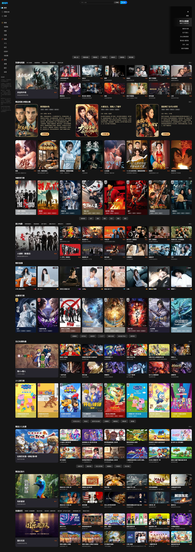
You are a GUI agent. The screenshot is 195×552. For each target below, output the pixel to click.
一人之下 (101, 336)
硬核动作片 (60, 223)
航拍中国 (89, 466)
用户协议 (4, 91)
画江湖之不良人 (122, 336)
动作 (91, 218)
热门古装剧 (29, 62)
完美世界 (92, 336)
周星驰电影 (36, 223)
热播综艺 (113, 57)
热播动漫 (104, 57)
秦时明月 (133, 336)
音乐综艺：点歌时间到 (50, 511)
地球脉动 (109, 466)
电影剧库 (83, 218)
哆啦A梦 (124, 421)
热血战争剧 (45, 62)
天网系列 (118, 466)
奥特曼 (132, 421)
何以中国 (127, 466)
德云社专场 (39, 511)
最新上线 (76, 57)
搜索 (124, 2)
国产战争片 (44, 223)
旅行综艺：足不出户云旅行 (64, 511)
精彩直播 (131, 57)
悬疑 (105, 218)
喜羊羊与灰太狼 (96, 421)
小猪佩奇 (106, 421)
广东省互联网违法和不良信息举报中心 (6, 111)
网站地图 (8, 90)
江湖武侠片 (68, 223)
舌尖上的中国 (99, 466)
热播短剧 (122, 57)
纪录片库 (80, 466)
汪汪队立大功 (76, 421)
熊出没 (85, 421)
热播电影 (95, 57)
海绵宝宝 (115, 421)
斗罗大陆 (83, 336)
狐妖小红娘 (111, 336)
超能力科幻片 (52, 223)
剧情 (125, 218)
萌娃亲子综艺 (86, 511)
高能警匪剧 (37, 62)
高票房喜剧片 (28, 223)
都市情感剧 (52, 62)
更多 (190, 62)
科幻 (111, 218)
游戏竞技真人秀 (76, 511)
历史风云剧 (60, 62)
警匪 (118, 218)
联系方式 (3, 90)
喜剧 (98, 218)
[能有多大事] (103, 30)
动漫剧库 (74, 336)
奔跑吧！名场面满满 (29, 511)
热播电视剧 (85, 57)
